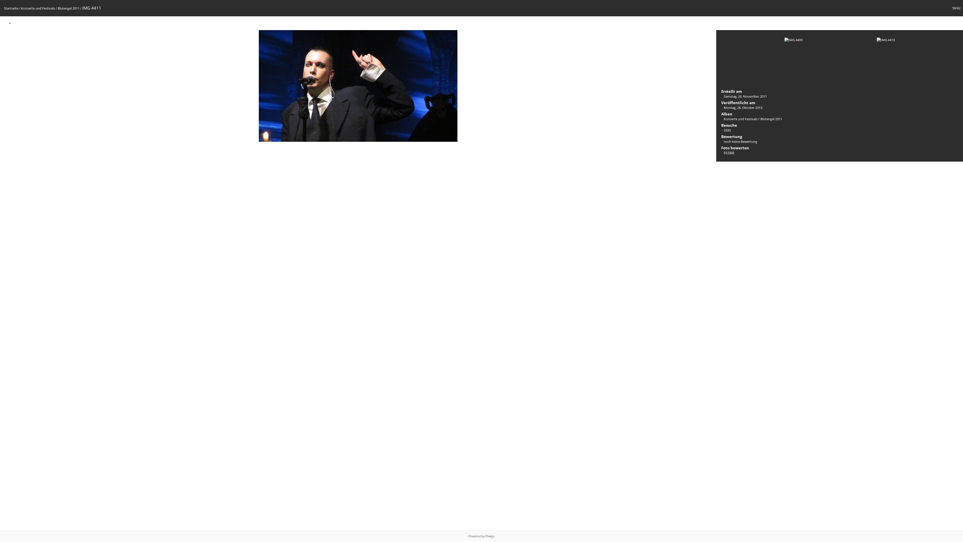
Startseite (11, 8)
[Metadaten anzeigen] (28, 23)
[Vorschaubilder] (935, 23)
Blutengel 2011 (68, 8)
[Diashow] (18, 23)
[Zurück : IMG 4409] (946, 23)
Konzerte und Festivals (38, 8)
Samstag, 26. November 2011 (745, 96)
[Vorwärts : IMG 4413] (956, 23)
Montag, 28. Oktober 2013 (743, 107)
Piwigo (490, 536)
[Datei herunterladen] (39, 23)
